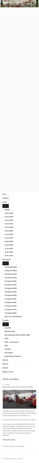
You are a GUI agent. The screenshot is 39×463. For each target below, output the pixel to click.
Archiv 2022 (9, 220)
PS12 (6, 338)
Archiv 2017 (9, 238)
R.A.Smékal (9, 353)
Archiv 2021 (9, 224)
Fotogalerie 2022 (11, 281)
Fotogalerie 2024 (11, 274)
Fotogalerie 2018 (11, 295)
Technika (5, 320)
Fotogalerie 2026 (11, 267)
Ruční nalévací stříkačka (13, 356)
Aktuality (5, 198)
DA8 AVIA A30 (10, 331)
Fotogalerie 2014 (11, 309)
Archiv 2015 (9, 245)
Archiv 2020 (9, 227)
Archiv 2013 (9, 252)
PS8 (6, 345)
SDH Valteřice (13, 2)
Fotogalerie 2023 (11, 278)
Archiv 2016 (9, 241)
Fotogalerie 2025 (11, 270)
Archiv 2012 (9, 255)
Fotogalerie (6, 259)
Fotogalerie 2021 (10, 285)
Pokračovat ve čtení (9, 439)
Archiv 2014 (9, 248)
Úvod (4, 194)
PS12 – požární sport (12, 342)
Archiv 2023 (9, 217)
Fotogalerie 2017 (10, 299)
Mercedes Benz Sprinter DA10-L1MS (17, 335)
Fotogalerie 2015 (11, 306)
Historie (5, 364)
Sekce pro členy (7, 372)
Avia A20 (8, 328)
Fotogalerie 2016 (11, 302)
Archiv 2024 (9, 213)
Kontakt (5, 368)
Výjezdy (7, 209)
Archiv (4, 202)
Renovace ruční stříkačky (13, 316)
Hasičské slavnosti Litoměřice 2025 (18, 387)
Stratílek (8, 349)
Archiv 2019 (9, 231)
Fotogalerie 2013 (11, 313)
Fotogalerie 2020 (11, 288)
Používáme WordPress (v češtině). (13, 458)
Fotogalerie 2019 (11, 292)
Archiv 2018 (9, 234)
